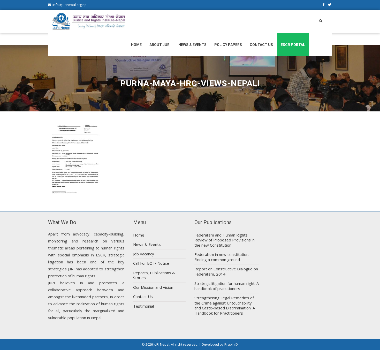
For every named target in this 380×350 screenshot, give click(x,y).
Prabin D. (231, 344)
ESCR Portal (293, 45)
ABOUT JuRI (160, 45)
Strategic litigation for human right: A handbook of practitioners (226, 286)
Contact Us (261, 45)
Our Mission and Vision (153, 287)
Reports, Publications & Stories (154, 275)
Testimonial (143, 306)
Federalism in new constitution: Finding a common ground (221, 257)
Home (136, 45)
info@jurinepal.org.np (69, 4)
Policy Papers (228, 45)
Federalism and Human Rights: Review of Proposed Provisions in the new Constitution (224, 240)
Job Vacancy (143, 253)
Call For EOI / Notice (151, 263)
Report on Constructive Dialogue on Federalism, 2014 (226, 271)
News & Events (192, 45)
